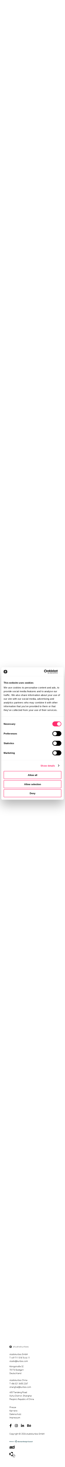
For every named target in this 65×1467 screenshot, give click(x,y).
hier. (24, 1122)
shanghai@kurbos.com (20, 1387)
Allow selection (32, 784)
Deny (32, 793)
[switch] (56, 733)
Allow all (32, 775)
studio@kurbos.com (18, 1361)
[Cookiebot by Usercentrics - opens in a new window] (47, 672)
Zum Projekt (22, 1200)
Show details (48, 765)
